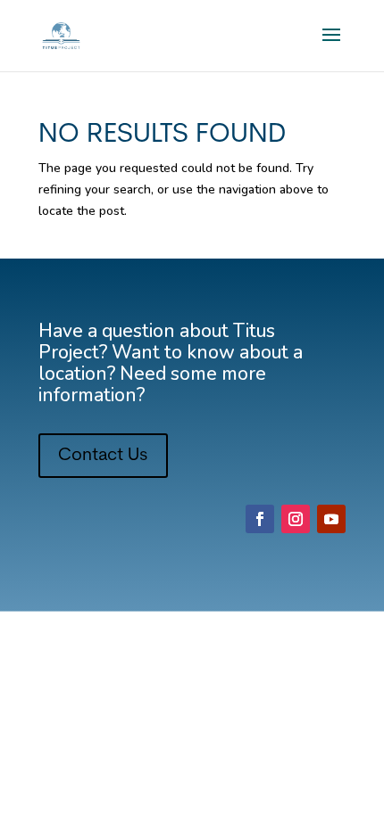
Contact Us (103, 456)
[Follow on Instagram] (295, 519)
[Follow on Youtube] (331, 519)
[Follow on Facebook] (260, 519)
